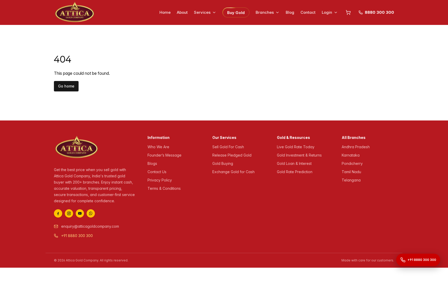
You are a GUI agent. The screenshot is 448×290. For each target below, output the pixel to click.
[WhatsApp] (91, 213)
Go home (66, 86)
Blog (290, 12)
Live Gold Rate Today (295, 147)
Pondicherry (352, 163)
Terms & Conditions (164, 188)
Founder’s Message (164, 155)
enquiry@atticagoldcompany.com (90, 226)
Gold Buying (222, 163)
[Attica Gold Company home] (76, 147)
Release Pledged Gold (231, 155)
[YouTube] (80, 213)
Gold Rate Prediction (294, 172)
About (182, 12)
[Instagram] (69, 213)
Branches (265, 12)
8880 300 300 (379, 12)
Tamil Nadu (351, 172)
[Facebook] (58, 213)
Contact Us (157, 172)
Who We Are (158, 147)
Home (165, 12)
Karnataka (351, 155)
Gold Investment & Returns (299, 155)
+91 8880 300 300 (77, 235)
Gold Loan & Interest (294, 163)
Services (202, 12)
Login (327, 12)
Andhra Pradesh (356, 147)
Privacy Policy (160, 180)
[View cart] (348, 12)
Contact (308, 12)
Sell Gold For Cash (228, 147)
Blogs (152, 163)
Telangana (351, 180)
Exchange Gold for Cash (233, 172)
